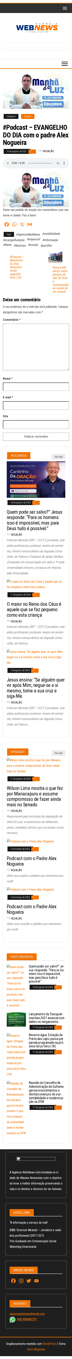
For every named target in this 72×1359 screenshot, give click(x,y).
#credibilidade (51, 234)
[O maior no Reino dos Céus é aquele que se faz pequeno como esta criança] (36, 584)
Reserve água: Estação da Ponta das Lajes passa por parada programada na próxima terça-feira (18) (46, 1040)
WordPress (49, 1344)
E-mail (8, 397)
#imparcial (33, 239)
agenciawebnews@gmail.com (27, 1314)
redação (48, 151)
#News (7, 245)
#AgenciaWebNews (28, 234)
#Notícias (20, 245)
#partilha (46, 245)
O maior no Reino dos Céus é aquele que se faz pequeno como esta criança (34, 609)
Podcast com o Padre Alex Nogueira (31, 861)
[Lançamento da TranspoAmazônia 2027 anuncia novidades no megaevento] (16, 1019)
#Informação (50, 240)
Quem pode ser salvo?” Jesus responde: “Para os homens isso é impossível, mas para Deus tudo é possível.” (34, 520)
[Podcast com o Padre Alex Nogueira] (30, 841)
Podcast (27, 116)
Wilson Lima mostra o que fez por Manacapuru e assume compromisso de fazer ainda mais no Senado (35, 796)
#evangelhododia (13, 240)
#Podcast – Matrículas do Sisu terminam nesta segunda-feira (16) (17, 267)
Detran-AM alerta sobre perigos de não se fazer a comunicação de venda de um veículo (60, 279)
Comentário (12, 320)
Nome (8, 378)
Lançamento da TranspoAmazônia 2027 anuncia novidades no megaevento (47, 1018)
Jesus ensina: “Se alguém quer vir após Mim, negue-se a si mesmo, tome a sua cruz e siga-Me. (36, 688)
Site (5, 416)
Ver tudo (59, 457)
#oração (33, 245)
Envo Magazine (36, 1349)
